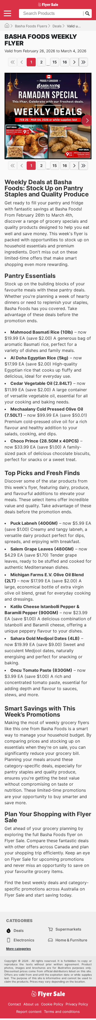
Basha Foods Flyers (31, 26)
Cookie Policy (52, 1004)
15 (55, 62)
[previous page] (21, 62)
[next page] (74, 62)
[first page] (12, 62)
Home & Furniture (71, 940)
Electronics (24, 940)
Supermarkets (68, 929)
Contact (14, 1004)
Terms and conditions (62, 1011)
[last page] (83, 62)
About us (31, 1004)
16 (65, 62)
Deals (57, 26)
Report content (29, 1011)
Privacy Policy (77, 1004)
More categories (18, 949)
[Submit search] (87, 13)
